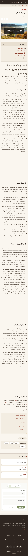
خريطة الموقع (14, 543)
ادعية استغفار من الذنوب (20, 419)
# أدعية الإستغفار (22, 438)
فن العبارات (8, 551)
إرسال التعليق (21, 507)
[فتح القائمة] (2, 2)
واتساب (16, 443)
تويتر (23, 404)
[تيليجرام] (7, 547)
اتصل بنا (8, 535)
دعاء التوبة (23, 422)
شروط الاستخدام (21, 539)
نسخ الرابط (22, 446)
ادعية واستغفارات (20, 55)
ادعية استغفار (22, 426)
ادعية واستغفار (20, 48)
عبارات (16, 400)
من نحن (14, 535)
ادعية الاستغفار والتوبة (19, 53)
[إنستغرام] (10, 547)
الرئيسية (25, 5)
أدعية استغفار (22, 430)
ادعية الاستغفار (20, 50)
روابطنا (5, 539)
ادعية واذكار (20, 5)
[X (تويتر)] (17, 547)
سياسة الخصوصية (12, 539)
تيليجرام (6, 443)
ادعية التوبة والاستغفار (20, 415)
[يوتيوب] (14, 547)
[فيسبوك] (20, 547)
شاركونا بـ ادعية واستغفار (17, 58)
